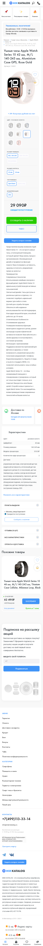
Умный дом (6, 804)
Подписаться (21, 668)
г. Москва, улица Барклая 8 (15, 512)
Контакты (6, 747)
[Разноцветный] (19, 143)
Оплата (5, 723)
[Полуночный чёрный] (11, 125)
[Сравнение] (35, 82)
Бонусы (5, 742)
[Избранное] (35, 75)
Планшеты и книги (9, 771)
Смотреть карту (9, 846)
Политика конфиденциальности (15, 756)
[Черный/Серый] (11, 143)
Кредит (5, 732)
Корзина (16, 944)
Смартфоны (7, 766)
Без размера (12, 161)
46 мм (17, 172)
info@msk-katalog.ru (9, 825)
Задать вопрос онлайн (22, 240)
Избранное (27, 944)
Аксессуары (7, 795)
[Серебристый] (27, 125)
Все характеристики (14, 537)
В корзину (31, 601)
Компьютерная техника (11, 781)
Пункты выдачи (12, 505)
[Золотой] (19, 134)
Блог (4, 737)
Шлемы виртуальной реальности (15, 800)
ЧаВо (4, 752)
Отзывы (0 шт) (11, 530)
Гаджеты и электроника (11, 785)
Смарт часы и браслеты (11, 790)
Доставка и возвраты (10, 728)
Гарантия (6, 718)
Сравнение (37, 944)
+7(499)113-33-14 (16, 819)
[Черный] (11, 134)
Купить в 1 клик (32, 608)
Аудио (4, 776)
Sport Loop (21, 183)
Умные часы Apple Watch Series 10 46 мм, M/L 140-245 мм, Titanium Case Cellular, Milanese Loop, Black (22, 584)
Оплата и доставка (14, 544)
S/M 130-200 (23, 155)
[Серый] (19, 125)
